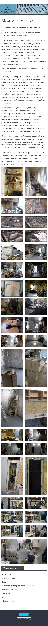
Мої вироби (6, 574)
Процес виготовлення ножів (13, 589)
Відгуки (4, 597)
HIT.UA (21, 613)
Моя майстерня (8, 578)
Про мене (5, 582)
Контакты (5, 593)
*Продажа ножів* (8, 601)
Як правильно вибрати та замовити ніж (18, 586)
